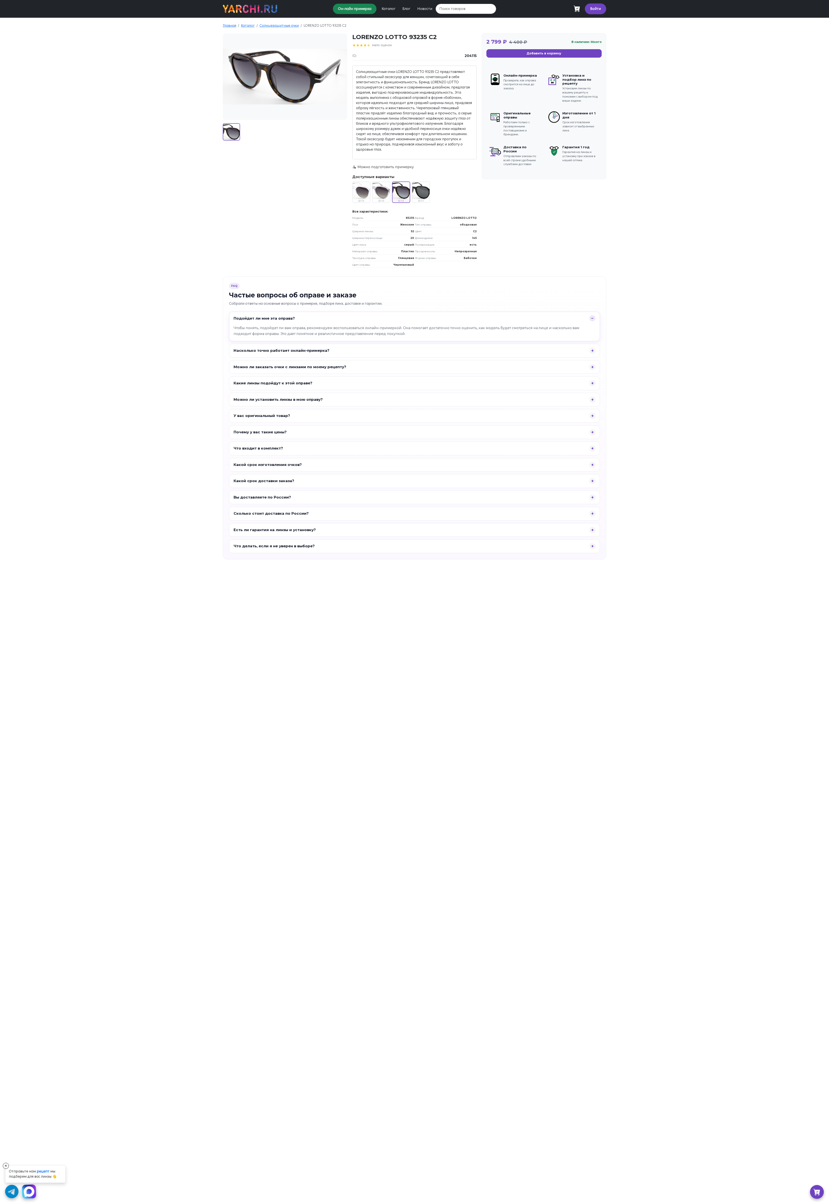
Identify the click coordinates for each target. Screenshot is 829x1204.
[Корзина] (817, 1192)
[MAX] (29, 1192)
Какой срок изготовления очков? (268, 464)
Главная (229, 26)
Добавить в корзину (544, 53)
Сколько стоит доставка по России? (271, 513)
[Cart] (577, 9)
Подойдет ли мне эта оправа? (264, 318)
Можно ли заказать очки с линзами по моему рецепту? (290, 367)
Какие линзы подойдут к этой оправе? (273, 383)
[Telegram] (12, 1192)
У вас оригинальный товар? (262, 415)
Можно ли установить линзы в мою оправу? (278, 399)
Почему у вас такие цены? (260, 432)
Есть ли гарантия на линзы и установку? (275, 530)
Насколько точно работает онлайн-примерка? (281, 350)
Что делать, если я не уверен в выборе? (274, 546)
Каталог (389, 9)
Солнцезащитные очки (279, 26)
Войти (595, 9)
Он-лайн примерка (354, 9)
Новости (424, 9)
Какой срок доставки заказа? (264, 481)
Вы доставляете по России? (262, 497)
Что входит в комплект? (258, 448)
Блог (406, 9)
